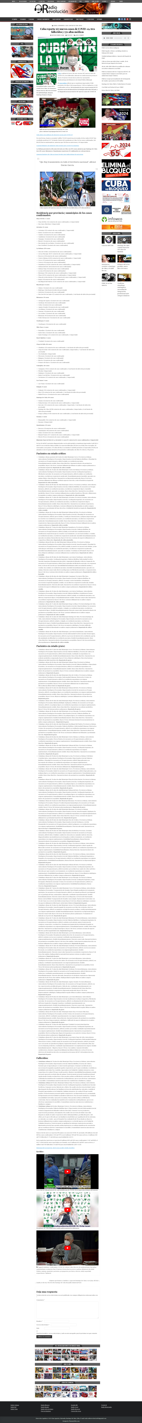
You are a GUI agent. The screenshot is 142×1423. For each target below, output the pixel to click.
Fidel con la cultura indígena (110, 48)
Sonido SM (74, 1405)
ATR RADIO (99, 19)
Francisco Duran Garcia (63, 1269)
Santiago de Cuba (73, 25)
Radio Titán (14, 1409)
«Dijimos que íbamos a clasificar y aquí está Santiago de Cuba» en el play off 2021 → (74, 1280)
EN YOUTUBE (33, 1)
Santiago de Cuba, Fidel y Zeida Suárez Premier (116, 84)
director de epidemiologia (81, 1267)
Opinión (87, 1)
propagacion (64, 1271)
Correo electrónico (42, 1325)
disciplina (93, 1267)
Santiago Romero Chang (58, 35)
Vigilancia (48, 1273)
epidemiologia (40, 1269)
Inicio (13, 1)
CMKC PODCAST (80, 19)
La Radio (104, 1)
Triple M (104, 1405)
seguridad (88, 1271)
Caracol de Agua (76, 1411)
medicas (78, 1269)
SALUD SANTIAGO (56, 19)
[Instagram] (125, 19)
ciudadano (46, 1267)
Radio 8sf (13, 1407)
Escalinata (23, 19)
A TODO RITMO (90, 19)
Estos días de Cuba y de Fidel (110, 90)
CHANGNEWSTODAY (68, 19)
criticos (67, 1267)
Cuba (59, 73)
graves (73, 1269)
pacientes (56, 1271)
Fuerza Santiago (61, 1)
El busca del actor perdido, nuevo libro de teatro (123, 266)
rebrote (77, 1271)
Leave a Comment (79, 35)
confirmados (53, 1267)
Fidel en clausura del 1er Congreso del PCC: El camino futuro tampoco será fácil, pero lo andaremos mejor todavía (116, 73)
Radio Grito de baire (47, 1409)
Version (113, 1)
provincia (72, 1271)
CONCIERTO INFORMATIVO (43, 19)
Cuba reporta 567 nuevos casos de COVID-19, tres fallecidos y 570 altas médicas (67, 30)
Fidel (80, 1)
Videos (80, 25)
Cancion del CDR (107, 245)
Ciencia (55, 25)
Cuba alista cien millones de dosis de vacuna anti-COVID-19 (54, 135)
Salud (66, 25)
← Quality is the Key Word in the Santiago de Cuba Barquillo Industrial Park (58, 1282)
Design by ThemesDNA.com (71, 1421)
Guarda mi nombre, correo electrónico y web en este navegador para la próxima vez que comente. (66, 1333)
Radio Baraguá (75, 1409)
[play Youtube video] (67, 1171)
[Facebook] (122, 19)
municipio (50, 1271)
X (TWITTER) (42, 1)
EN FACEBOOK (51, 1)
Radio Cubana (15, 1405)
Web (37, 1328)
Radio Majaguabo (106, 1407)
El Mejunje (31, 19)
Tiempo (121, 1)
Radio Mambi (45, 1407)
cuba (71, 1267)
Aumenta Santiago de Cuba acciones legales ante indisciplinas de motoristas (59, 154)
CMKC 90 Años (95, 1)
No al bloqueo (23, 1)
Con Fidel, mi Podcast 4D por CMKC (113, 87)
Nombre (39, 1321)
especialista (63, 83)
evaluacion (49, 1269)
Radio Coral (74, 1407)
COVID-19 (61, 1267)
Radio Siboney (45, 1405)
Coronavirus (61, 25)
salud (82, 1271)
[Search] (130, 19)
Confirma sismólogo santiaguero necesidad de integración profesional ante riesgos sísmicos (123, 289)
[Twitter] (119, 19)
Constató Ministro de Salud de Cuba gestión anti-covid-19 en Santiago (57, 145)
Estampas (14, 19)
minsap (44, 1271)
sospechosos (40, 1273)
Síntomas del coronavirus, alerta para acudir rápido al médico (55, 1148)
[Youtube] (127, 19)
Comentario (40, 1300)
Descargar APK (72, 1)
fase (54, 1269)
